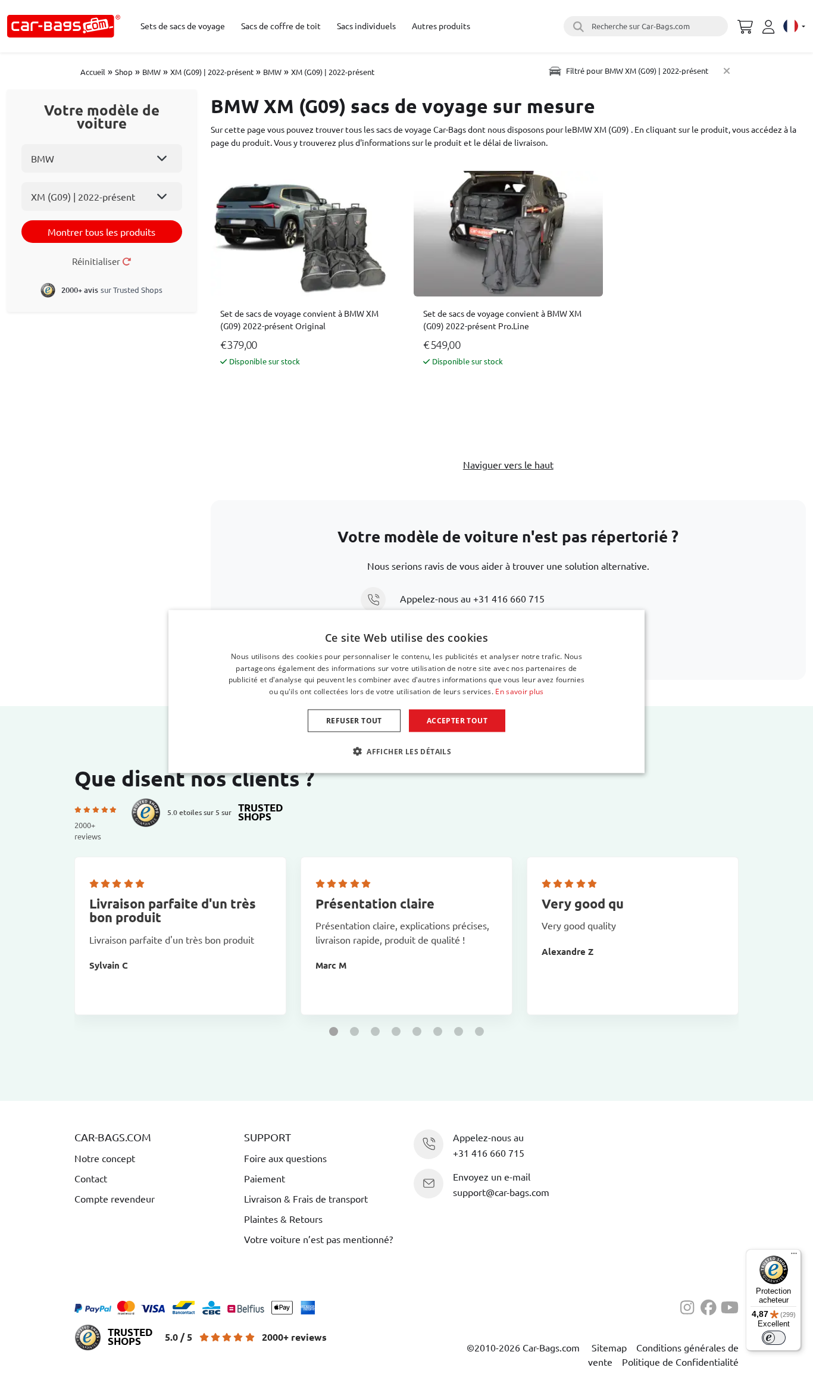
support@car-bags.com (501, 1192)
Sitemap (609, 1347)
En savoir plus (519, 691)
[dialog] (406, 691)
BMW (151, 72)
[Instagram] (690, 1306)
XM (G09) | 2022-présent (212, 72)
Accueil (92, 72)
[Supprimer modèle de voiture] (727, 70)
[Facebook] (711, 1306)
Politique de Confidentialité (680, 1362)
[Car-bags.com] (63, 26)
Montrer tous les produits (101, 232)
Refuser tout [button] (354, 721)
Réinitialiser (97, 261)
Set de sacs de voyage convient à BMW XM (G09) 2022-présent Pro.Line (502, 319)
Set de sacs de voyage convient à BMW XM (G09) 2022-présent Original (299, 319)
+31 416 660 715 (509, 598)
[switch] (774, 1338)
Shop (124, 72)
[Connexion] (770, 27)
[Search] (577, 26)
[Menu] (794, 1256)
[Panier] (745, 25)
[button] (333, 1031)
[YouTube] (730, 1306)
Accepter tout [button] (457, 721)
